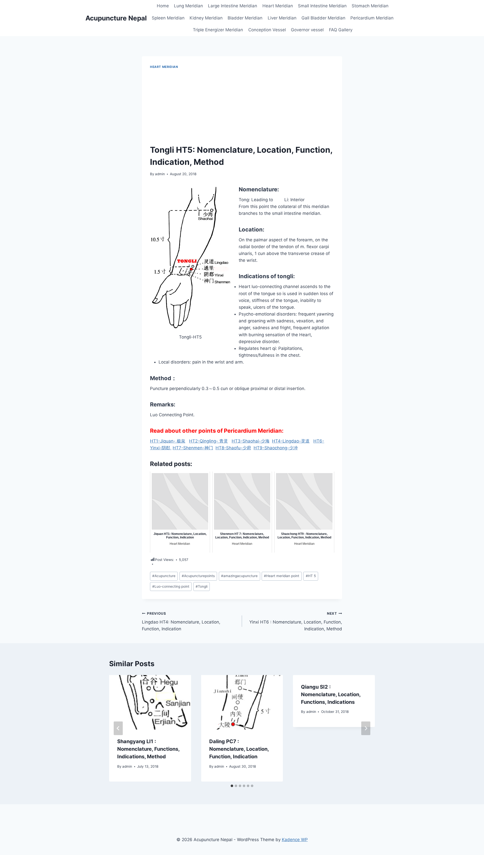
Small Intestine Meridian (322, 5)
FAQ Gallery (340, 29)
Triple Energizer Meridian (218, 29)
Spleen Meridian (168, 17)
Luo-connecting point (170, 586)
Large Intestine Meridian (232, 5)
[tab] (232, 786)
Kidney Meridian (206, 17)
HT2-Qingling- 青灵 (208, 441)
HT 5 (311, 576)
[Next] (365, 728)
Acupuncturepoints (198, 576)
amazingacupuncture (239, 576)
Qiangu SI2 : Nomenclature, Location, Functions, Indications (330, 694)
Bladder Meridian (245, 17)
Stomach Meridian (370, 5)
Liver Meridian (282, 17)
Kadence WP (295, 839)
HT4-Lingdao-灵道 (291, 441)
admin (160, 174)
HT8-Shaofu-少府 (233, 447)
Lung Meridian (188, 5)
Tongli (201, 586)
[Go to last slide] (118, 728)
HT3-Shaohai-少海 (250, 441)
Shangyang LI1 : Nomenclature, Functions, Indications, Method (148, 749)
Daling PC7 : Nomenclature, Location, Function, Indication (239, 749)
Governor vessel (307, 29)
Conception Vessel (267, 29)
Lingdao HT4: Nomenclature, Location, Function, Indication (181, 621)
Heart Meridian (277, 5)
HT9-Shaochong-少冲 (276, 447)
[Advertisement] (242, 107)
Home (163, 5)
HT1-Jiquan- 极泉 (167, 441)
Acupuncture (163, 576)
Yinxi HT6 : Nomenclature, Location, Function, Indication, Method (295, 621)
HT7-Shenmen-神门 (193, 447)
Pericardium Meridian (372, 17)
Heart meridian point (281, 576)
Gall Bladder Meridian (323, 17)
